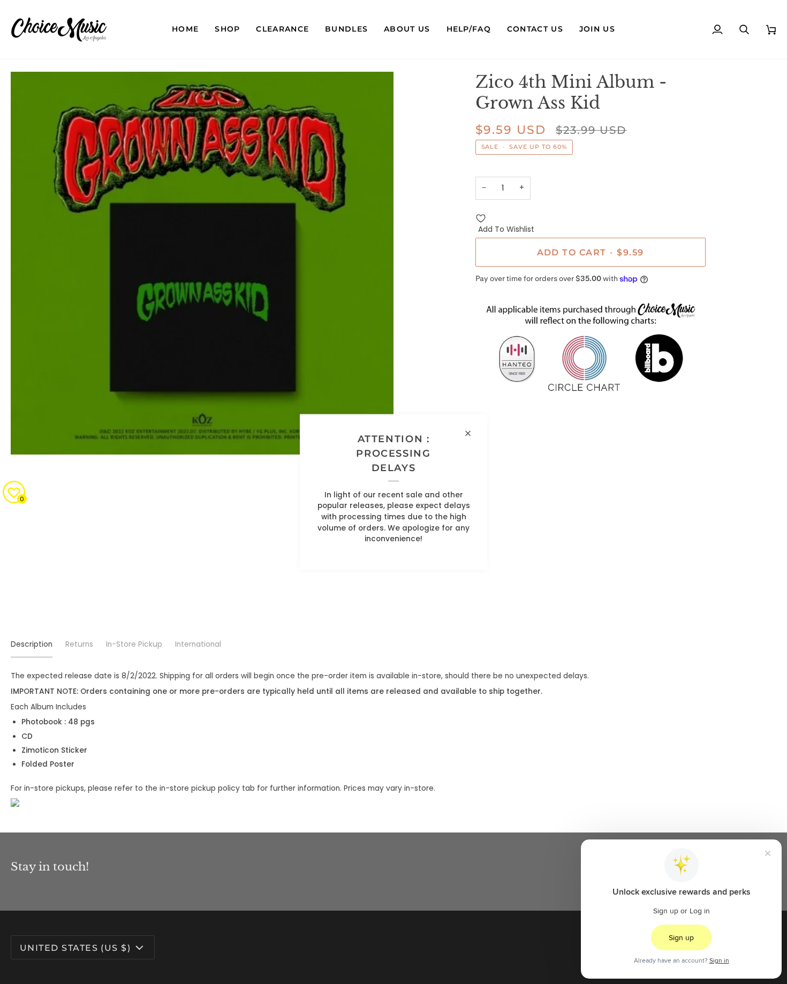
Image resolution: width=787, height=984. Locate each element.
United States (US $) (75, 947)
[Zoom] (30, 434)
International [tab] (198, 644)
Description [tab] (31, 644)
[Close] (472, 433)
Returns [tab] (79, 644)
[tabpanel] (393, 739)
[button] (227, 29)
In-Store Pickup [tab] (134, 644)
